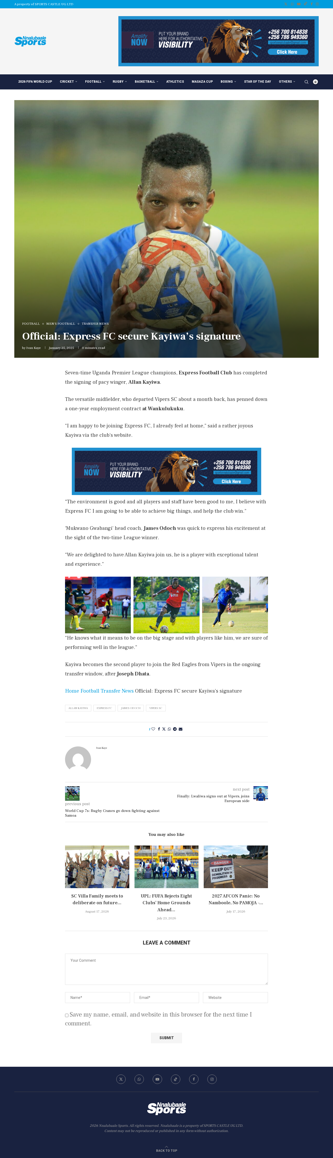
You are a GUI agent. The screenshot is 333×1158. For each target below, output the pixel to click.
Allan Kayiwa (78, 708)
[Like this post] (153, 729)
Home (72, 691)
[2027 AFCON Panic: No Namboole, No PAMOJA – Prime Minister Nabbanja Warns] (236, 866)
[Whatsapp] (292, 4)
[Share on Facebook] (159, 729)
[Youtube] (298, 4)
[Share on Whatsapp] (169, 729)
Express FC (104, 708)
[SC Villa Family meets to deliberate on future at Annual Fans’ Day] (97, 866)
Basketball (145, 81)
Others (285, 81)
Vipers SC (155, 708)
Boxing (227, 81)
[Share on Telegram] (175, 729)
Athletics (175, 81)
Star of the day (257, 81)
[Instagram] (317, 4)
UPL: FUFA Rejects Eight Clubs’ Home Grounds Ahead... (166, 903)
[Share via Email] (180, 729)
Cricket (67, 81)
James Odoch (130, 708)
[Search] (306, 81)
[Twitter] (285, 4)
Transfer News (117, 691)
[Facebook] (311, 4)
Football (93, 81)
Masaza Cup (202, 81)
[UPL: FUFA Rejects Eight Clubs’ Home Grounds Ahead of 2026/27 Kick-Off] (167, 866)
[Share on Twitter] (164, 729)
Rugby (118, 81)
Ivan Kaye (33, 348)
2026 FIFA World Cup (35, 81)
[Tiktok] (305, 4)
